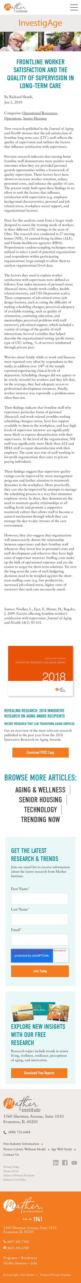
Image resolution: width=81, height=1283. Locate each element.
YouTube (74, 1163)
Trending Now (40, 819)
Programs (10, 1258)
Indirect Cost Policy (14, 1180)
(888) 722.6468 (19, 1132)
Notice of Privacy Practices (18, 1175)
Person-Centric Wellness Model (24, 1149)
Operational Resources (39, 113)
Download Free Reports (39, 1073)
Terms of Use (11, 1171)
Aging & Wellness (40, 789)
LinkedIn (56, 1163)
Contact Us (11, 1155)
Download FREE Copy (40, 752)
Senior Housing (35, 119)
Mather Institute (19, 7)
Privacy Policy (11, 1167)
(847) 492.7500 (18, 1242)
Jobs (34, 1263)
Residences (29, 1258)
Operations (12, 119)
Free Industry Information (21, 1144)
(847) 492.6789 (18, 1248)
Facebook (65, 1163)
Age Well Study (61, 1149)
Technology (40, 809)
